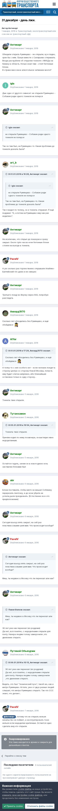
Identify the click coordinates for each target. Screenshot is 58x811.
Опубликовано (24, 48)
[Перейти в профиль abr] (5, 482)
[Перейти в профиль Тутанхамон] (5, 416)
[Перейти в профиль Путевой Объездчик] (5, 653)
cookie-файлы (25, 789)
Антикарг (13, 28)
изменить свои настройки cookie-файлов (22, 795)
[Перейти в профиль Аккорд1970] (5, 313)
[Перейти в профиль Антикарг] (5, 47)
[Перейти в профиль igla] (5, 85)
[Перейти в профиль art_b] (5, 165)
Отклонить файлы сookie (40, 806)
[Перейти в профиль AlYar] (5, 341)
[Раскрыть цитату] (6, 127)
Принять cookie (14, 806)
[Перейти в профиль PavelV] (5, 261)
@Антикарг (9, 717)
